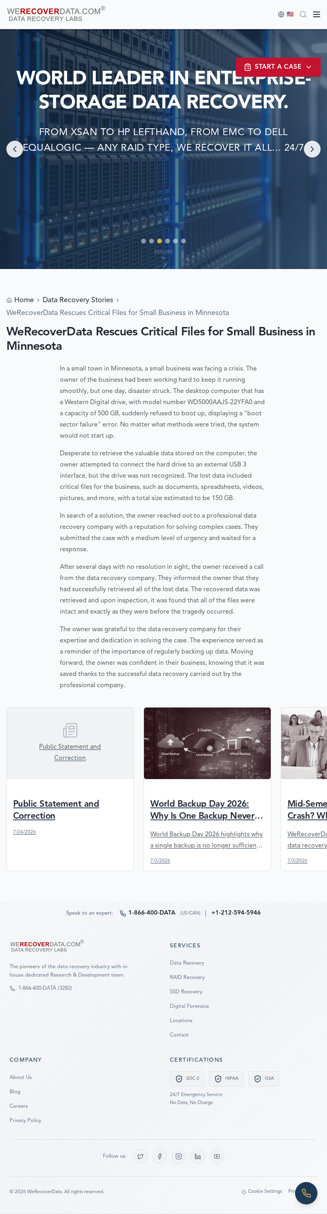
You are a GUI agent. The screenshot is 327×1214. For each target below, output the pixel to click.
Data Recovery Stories (78, 300)
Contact (179, 1035)
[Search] (303, 14)
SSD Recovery (186, 992)
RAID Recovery (187, 977)
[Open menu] (316, 14)
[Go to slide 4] (167, 241)
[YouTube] (217, 1156)
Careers (19, 1106)
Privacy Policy (25, 1120)
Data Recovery (187, 963)
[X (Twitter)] (140, 1156)
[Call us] (306, 1193)
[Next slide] (312, 149)
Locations (181, 1020)
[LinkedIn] (198, 1156)
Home (24, 300)
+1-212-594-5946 (236, 913)
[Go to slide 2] (151, 241)
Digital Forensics (189, 1006)
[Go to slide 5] (175, 241)
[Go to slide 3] (159, 241)
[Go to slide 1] (143, 241)
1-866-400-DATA (151, 913)
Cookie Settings (265, 1191)
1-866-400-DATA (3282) (45, 988)
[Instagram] (178, 1156)
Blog (15, 1091)
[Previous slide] (14, 149)
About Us (21, 1077)
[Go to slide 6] (183, 241)
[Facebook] (159, 1156)
